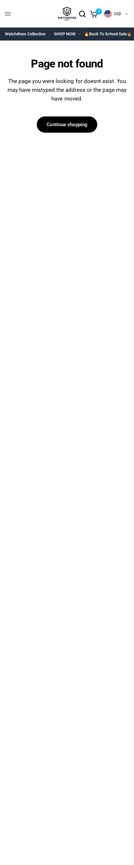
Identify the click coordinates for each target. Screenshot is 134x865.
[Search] (82, 14)
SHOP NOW (64, 33)
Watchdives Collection (25, 33)
